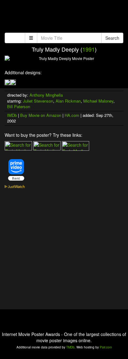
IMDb (12, 115)
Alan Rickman (68, 101)
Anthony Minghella (46, 95)
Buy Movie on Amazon (40, 115)
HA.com (72, 115)
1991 (88, 49)
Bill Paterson (18, 106)
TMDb (70, 347)
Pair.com (106, 347)
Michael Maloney (98, 101)
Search (112, 38)
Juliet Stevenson (38, 101)
